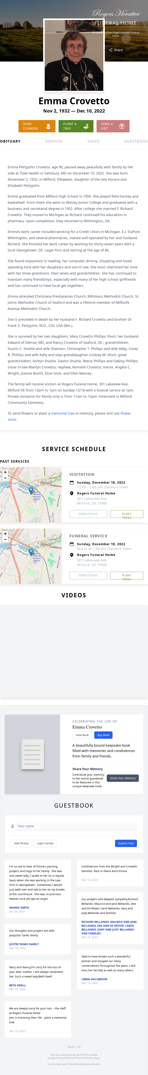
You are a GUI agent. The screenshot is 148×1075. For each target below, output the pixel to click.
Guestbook (136, 141)
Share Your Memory (122, 778)
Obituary (10, 141)
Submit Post (126, 843)
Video (93, 141)
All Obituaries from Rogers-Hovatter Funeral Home (115, 34)
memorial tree (62, 413)
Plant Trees (127, 515)
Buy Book (103, 735)
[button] (31, 491)
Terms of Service (84, 1058)
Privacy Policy (63, 1058)
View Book (82, 735)
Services (54, 141)
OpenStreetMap (78, 1064)
